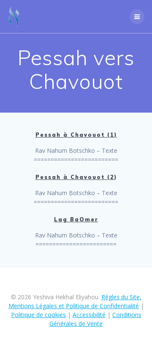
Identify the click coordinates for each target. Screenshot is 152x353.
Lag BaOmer (76, 219)
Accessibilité (89, 315)
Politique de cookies (38, 315)
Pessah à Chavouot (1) (76, 135)
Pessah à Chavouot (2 (74, 177)
